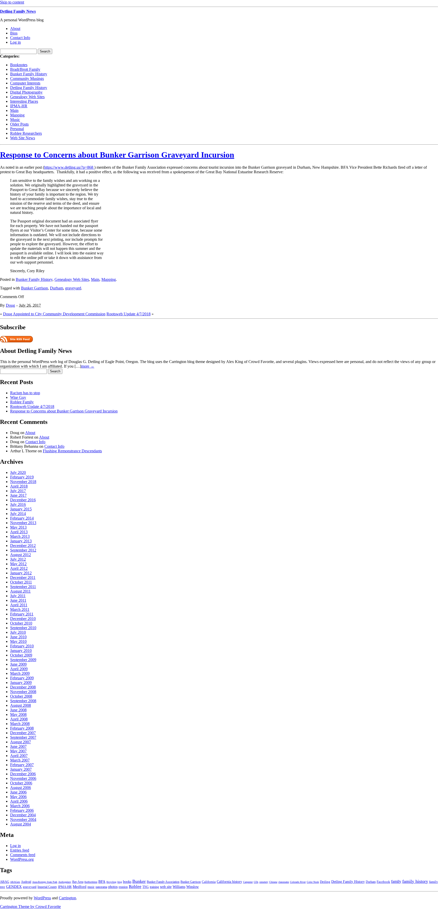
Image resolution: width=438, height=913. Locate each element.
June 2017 (18, 495)
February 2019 (22, 477)
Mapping (17, 115)
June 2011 (18, 600)
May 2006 (18, 797)
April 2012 (19, 568)
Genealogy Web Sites (27, 97)
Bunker (139, 881)
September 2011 (23, 586)
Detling (325, 882)
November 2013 (23, 523)
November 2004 (23, 819)
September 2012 (23, 550)
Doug (10, 305)
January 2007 (21, 769)
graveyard (73, 288)
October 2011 (21, 582)
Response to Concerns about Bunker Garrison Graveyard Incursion (117, 154)
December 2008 (23, 687)
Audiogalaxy (64, 882)
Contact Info (20, 38)
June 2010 (18, 637)
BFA (101, 881)
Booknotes (18, 65)
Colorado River (298, 882)
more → (87, 366)
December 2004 (23, 815)
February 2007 (22, 765)
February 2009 (22, 678)
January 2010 (21, 650)
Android (26, 882)
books (127, 882)
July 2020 (18, 472)
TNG (145, 887)
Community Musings (27, 78)
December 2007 (23, 733)
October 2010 (21, 623)
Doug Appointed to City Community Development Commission (54, 314)
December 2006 (23, 774)
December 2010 (23, 618)
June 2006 (18, 792)
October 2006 (21, 783)
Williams (179, 887)
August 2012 (20, 555)
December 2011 (22, 577)
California (209, 882)
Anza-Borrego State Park (44, 882)
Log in (15, 42)
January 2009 (21, 682)
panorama (101, 887)
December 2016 (23, 500)
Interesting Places (24, 101)
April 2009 (19, 669)
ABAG (4, 882)
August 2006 (20, 787)
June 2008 (18, 710)
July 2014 (18, 513)
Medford (79, 887)
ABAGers (15, 882)
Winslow (192, 887)
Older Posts (19, 124)
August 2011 (20, 591)
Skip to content (12, 2)
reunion (123, 887)
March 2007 (20, 760)
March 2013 (20, 536)
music (91, 887)
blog (119, 882)
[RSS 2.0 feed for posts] (16, 341)
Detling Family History (28, 87)
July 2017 (18, 491)
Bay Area (77, 882)
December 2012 (23, 545)
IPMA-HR (18, 106)
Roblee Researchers (26, 133)
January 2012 (21, 573)
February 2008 (22, 728)
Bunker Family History (28, 74)
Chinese (273, 882)
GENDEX (14, 886)
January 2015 (21, 509)
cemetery (263, 882)
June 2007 (18, 746)
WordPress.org (22, 859)
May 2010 (18, 641)
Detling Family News (18, 11)
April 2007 (19, 755)
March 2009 (20, 673)
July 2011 (18, 596)
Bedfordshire (90, 882)
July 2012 (18, 559)
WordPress (42, 898)
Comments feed (22, 855)
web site (166, 887)
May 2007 (18, 751)
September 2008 (23, 701)
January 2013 (21, 541)
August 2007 (20, 742)
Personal (17, 129)
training (154, 887)
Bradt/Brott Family (25, 69)
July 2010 (18, 632)
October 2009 (21, 655)
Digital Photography (26, 92)
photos (113, 887)
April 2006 (19, 801)
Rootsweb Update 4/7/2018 (128, 314)
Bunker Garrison (34, 288)
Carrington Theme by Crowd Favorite (30, 906)
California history (229, 882)
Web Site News (22, 138)
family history (415, 881)
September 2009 (23, 660)
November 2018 (23, 481)
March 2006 (20, 806)
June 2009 (18, 664)
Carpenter (248, 882)
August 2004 (20, 824)
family (396, 881)
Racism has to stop (25, 393)
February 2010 (22, 646)
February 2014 (22, 518)
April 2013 (19, 532)
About (15, 28)
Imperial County (47, 887)
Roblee (135, 886)
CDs (256, 882)
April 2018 (19, 486)
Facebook (383, 882)
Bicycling (111, 882)
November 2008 (23, 692)
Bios (13, 33)
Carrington (67, 898)
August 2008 (20, 705)
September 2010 (23, 628)
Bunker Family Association (163, 882)
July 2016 (18, 504)
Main (14, 110)
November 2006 (23, 778)
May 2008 (18, 714)
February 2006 (22, 810)
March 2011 (19, 609)
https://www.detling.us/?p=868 (69, 167)
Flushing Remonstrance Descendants (72, 451)
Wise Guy (18, 397)
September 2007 (23, 737)
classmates (283, 882)
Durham (56, 288)
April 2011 (18, 605)
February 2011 (21, 614)
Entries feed (19, 850)
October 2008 (21, 696)
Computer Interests (25, 83)
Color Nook (313, 882)
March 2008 (20, 723)
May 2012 (18, 564)
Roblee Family (22, 402)
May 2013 (18, 527)
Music (15, 119)
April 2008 (19, 719)
